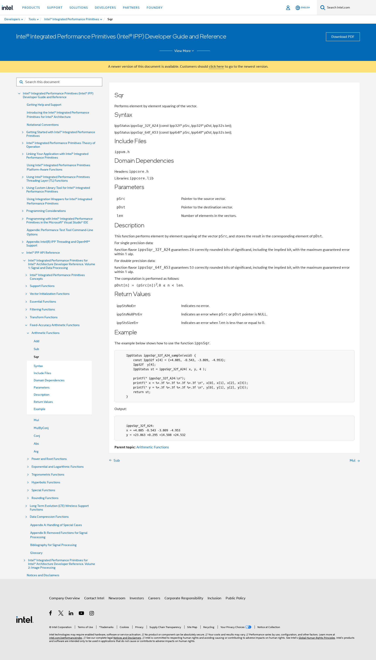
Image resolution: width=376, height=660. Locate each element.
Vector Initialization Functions (50, 294)
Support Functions (42, 286)
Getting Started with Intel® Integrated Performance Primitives (60, 134)
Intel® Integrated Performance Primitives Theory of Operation (60, 145)
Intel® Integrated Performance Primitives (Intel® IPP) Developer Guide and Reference (58, 95)
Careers (154, 598)
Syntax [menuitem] (38, 366)
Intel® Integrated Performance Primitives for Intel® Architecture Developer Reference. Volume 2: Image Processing (61, 564)
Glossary (36, 553)
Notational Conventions (43, 125)
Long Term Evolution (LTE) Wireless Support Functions (59, 507)
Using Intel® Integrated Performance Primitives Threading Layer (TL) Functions (58, 179)
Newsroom (117, 598)
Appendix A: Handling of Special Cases (56, 525)
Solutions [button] (78, 8)
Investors (137, 598)
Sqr (36, 357)
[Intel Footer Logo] (25, 619)
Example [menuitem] (39, 409)
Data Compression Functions (49, 517)
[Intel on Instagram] (92, 614)
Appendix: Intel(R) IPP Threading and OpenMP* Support (58, 243)
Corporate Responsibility (183, 598)
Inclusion (214, 598)
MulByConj (41, 428)
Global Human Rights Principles (317, 637)
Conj (37, 436)
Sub (36, 349)
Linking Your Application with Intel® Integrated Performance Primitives (57, 155)
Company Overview (64, 598)
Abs (36, 444)
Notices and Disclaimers (43, 575)
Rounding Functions (45, 498)
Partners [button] (131, 8)
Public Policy (235, 598)
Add (36, 341)
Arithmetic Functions (46, 333)
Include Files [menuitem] (42, 373)
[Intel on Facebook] (50, 614)
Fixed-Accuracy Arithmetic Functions (55, 325)
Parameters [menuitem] (42, 387)
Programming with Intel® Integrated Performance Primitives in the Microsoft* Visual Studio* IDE (59, 220)
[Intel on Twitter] (61, 614)
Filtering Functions (42, 309)
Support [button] (54, 8)
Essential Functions (43, 301)
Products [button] (31, 8)
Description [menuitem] (41, 395)
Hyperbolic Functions (46, 482)
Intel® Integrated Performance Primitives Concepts (57, 277)
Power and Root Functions (49, 459)
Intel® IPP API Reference (43, 253)
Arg (36, 451)
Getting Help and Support (44, 105)
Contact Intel (94, 598)
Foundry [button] (155, 8)
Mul (36, 420)
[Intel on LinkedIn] (71, 614)
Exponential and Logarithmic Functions (58, 467)
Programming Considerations (46, 211)
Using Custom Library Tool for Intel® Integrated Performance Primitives (58, 189)
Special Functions (43, 490)
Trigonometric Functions (48, 474)
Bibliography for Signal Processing (53, 545)
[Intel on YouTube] (81, 614)
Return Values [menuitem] (43, 402)
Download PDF (342, 37)
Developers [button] (105, 8)
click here (216, 66)
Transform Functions (44, 317)
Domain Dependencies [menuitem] (49, 380)
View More (182, 51)
